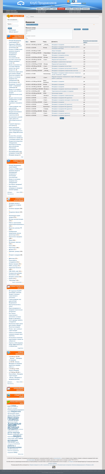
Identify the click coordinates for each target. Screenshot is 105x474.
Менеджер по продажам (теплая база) (61, 66)
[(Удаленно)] (49, 30)
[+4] (49, 33)
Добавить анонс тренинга (74, 12)
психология (16, 443)
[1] (49, 37)
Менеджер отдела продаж (58, 53)
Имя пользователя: (13, 19)
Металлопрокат (13, 82)
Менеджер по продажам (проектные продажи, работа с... (15, 365)
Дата (27, 41)
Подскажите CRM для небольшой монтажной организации (15, 46)
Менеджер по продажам (58, 44)
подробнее (20, 348)
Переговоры (13, 417)
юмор (15, 452)
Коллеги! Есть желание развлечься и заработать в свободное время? (16, 137)
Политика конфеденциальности (79, 464)
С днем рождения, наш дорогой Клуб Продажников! (15, 108)
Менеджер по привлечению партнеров (61, 61)
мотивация (13, 440)
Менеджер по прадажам (58, 81)
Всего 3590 (19, 192)
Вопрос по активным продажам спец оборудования (14, 78)
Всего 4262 (19, 382)
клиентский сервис (13, 438)
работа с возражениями (15, 446)
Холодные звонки (14, 424)
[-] (49, 34)
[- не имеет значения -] (49, 36)
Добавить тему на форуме (12, 12)
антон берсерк (14, 433)
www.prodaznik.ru (57, 458)
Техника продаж (13, 420)
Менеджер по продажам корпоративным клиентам (64, 68)
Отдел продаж (16, 415)
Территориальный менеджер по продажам (62, 91)
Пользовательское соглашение (64, 464)
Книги (54, 8)
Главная (32, 16)
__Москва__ (12, 358)
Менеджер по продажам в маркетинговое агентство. (65, 70)
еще (22, 156)
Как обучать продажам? (15, 184)
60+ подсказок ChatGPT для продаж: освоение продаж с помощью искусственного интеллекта (15, 294)
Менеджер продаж (14, 155)
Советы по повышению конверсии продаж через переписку (16, 334)
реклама (10, 448)
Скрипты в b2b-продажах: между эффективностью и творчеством (16, 344)
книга (21, 438)
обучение (11, 442)
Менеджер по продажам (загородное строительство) (65, 100)
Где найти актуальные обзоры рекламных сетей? (15, 61)
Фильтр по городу (31, 27)
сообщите (71, 461)
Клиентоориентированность (17, 410)
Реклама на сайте (90, 464)
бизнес (10, 434)
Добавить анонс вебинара (75, 10)
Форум (39, 8)
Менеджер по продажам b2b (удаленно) (62, 97)
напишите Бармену (52, 463)
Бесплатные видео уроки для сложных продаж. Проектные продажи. (16, 73)
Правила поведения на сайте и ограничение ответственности (43, 464)
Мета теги (20, 454)
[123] (49, 38)
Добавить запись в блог (11, 10)
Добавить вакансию (42, 10)
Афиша (68, 8)
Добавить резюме (42, 12)
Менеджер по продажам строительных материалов (65, 88)
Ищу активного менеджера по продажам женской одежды (15, 188)
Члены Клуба (77, 8)
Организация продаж (57, 93)
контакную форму (31, 459)
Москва (17, 361)
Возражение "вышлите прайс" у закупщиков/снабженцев (15, 86)
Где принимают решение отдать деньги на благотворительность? (15, 118)
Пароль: (10, 24)
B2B (9, 406)
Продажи (13, 418)
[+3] (49, 32)
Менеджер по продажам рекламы (60, 55)
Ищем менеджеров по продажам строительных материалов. (16, 310)
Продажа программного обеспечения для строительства (15, 113)
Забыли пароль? (13, 31)
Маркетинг (16, 411)
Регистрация (12, 30)
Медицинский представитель (59, 59)
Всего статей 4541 (17, 282)
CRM (13, 406)
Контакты (86, 8)
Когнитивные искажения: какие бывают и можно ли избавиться (16, 339)
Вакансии (61, 8)
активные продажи (13, 427)
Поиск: (69, 3)
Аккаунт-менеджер (14, 370)
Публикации (47, 8)
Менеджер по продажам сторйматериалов (62, 95)
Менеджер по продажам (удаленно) (61, 113)
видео (17, 436)
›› (65, 118)
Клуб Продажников (43, 3)
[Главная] (22, 5)
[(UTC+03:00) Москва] (49, 29)
